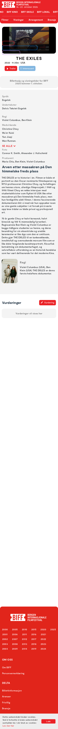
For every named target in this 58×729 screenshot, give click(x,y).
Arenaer (6, 696)
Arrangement (36, 19)
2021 (43, 634)
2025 (53, 629)
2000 (5, 629)
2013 (24, 644)
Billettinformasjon (12, 690)
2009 (15, 648)
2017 (33, 639)
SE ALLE (7, 145)
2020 (43, 629)
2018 (33, 644)
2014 (24, 648)
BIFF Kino (12, 12)
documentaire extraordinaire (19, 48)
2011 (24, 634)
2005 (15, 629)
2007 (15, 639)
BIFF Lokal (43, 12)
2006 (15, 634)
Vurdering (49, 302)
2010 (24, 629)
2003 (5, 644)
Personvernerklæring (13, 673)
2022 (43, 639)
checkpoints (10, 53)
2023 (43, 644)
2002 (5, 639)
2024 (43, 648)
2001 (5, 634)
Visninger (18, 19)
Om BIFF (6, 667)
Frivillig (6, 702)
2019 (33, 648)
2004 (5, 648)
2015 (33, 629)
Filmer (5, 19)
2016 (33, 634)
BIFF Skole (27, 12)
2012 (24, 639)
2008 (15, 644)
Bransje (52, 19)
